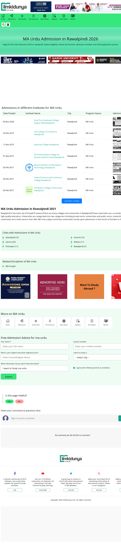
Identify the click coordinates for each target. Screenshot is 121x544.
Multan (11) (79, 242)
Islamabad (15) (12, 237)
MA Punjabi (11, 266)
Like (14, 490)
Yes (9, 401)
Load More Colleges (72, 201)
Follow (71, 490)
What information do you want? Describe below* (20, 364)
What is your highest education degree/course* (19, 353)
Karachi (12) (79, 237)
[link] (40, 6)
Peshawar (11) (12, 246)
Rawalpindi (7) (80, 246)
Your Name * (6, 342)
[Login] (8, 25)
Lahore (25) (11, 242)
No (19, 401)
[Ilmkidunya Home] (14, 7)
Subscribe (43, 490)
